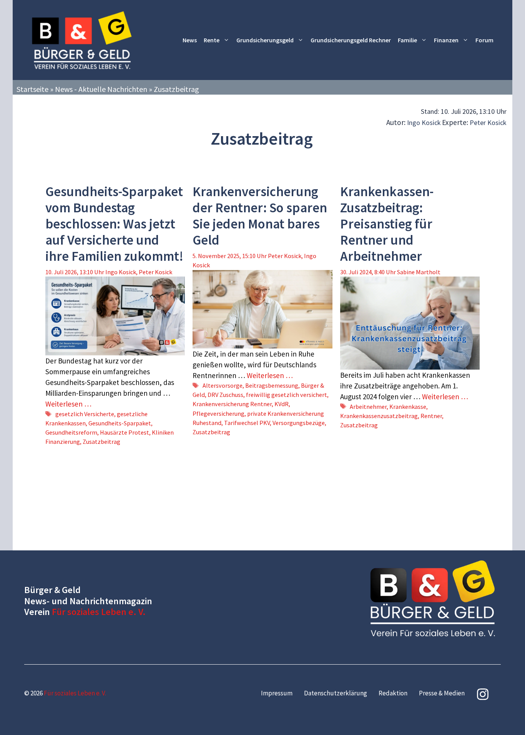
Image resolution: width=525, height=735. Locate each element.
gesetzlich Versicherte (84, 414)
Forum (484, 40)
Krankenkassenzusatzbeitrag (379, 416)
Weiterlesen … (68, 403)
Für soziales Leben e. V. (99, 612)
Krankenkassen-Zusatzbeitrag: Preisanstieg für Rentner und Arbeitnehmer (387, 224)
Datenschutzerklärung (335, 693)
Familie (407, 40)
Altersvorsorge (223, 385)
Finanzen (446, 40)
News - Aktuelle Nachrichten (101, 89)
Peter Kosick (488, 122)
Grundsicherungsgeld (265, 40)
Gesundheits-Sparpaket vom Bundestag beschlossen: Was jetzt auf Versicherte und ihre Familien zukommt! (114, 224)
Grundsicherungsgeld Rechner (351, 40)
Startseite (32, 89)
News (190, 40)
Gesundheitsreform (71, 432)
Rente (211, 40)
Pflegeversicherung (218, 413)
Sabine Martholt (418, 272)
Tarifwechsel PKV (247, 423)
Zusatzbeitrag (101, 441)
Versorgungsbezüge (298, 423)
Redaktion (393, 693)
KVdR (281, 404)
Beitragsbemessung (271, 385)
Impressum (276, 693)
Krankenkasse (407, 406)
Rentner (431, 416)
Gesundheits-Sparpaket (119, 423)
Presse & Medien (442, 693)
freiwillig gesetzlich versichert (286, 394)
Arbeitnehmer (368, 406)
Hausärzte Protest (124, 432)
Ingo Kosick (424, 122)
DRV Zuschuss (225, 394)
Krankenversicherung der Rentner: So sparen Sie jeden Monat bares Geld (260, 215)
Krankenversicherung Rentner (232, 404)
